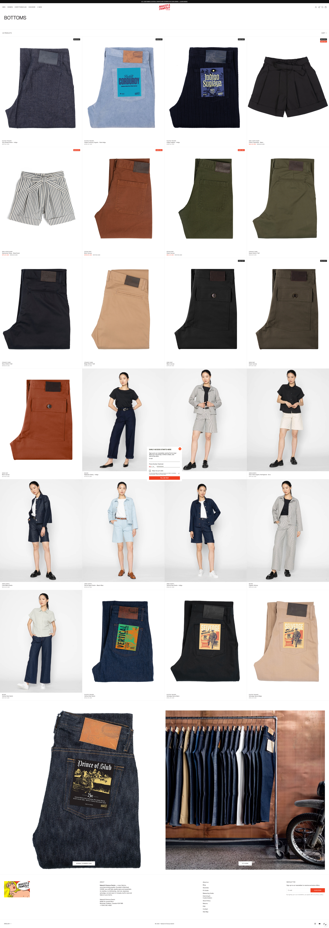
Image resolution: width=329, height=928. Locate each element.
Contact (205, 909)
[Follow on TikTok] (324, 924)
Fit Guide (205, 890)
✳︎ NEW (39, 7)
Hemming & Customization (207, 897)
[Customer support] (326, 925)
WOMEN (10, 7)
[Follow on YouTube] (319, 924)
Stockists (206, 888)
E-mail (151, 458)
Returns (205, 903)
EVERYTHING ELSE (21, 7)
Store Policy (207, 901)
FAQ (204, 906)
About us (205, 882)
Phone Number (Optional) (156, 464)
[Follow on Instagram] (315, 924)
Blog (204, 885)
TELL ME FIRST (164, 478)
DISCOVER (32, 7)
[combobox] (152, 466)
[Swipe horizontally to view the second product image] (41, 87)
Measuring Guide (208, 893)
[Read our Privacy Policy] (179, 473)
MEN (3, 7)
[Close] (180, 449)
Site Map (205, 912)
